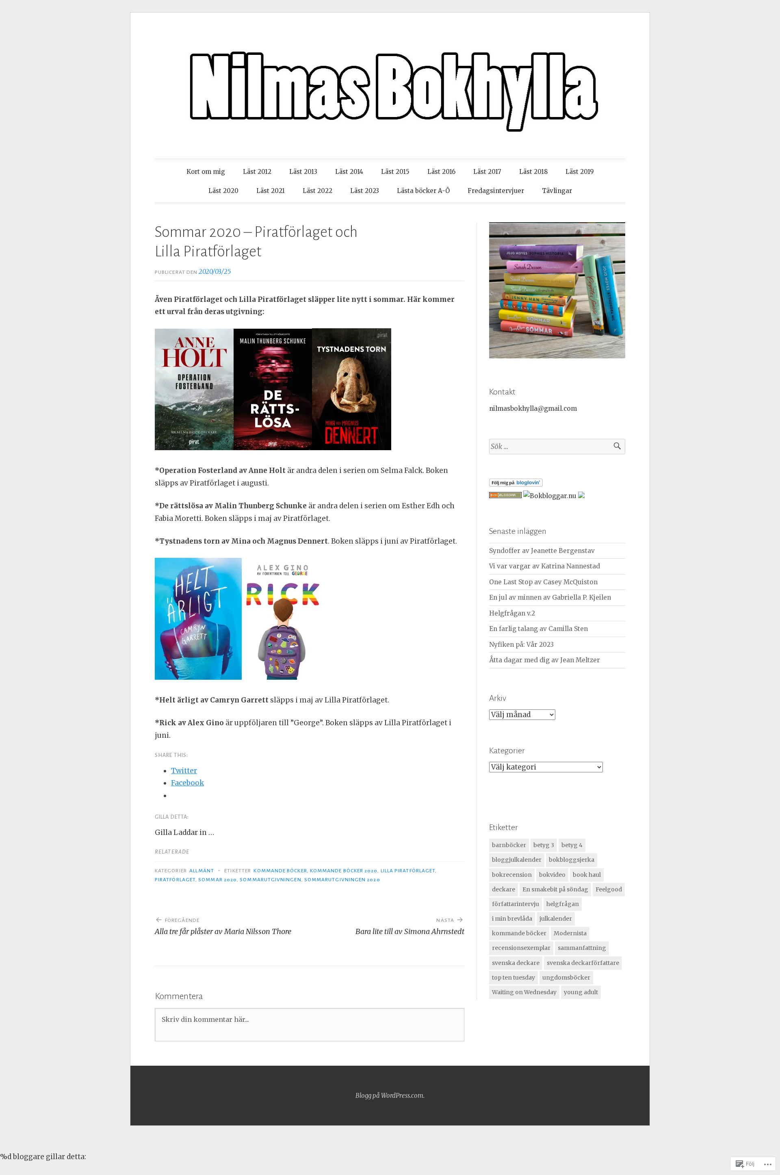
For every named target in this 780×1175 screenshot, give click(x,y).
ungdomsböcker (566, 977)
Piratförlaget (175, 879)
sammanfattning (582, 948)
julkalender (556, 918)
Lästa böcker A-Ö (423, 191)
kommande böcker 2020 (344, 871)
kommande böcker (280, 871)
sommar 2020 (217, 879)
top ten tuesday (513, 977)
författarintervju (515, 904)
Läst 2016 (441, 172)
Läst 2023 (364, 191)
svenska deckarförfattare (583, 963)
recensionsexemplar (521, 948)
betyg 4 (572, 845)
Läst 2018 (533, 172)
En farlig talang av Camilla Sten (538, 629)
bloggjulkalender (517, 859)
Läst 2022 (317, 191)
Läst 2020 (223, 191)
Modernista (570, 933)
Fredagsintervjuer (496, 191)
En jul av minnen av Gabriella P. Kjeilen (550, 597)
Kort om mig (205, 172)
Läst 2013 (303, 172)
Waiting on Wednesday (524, 992)
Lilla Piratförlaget (408, 871)
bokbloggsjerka (571, 859)
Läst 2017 (487, 172)
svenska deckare (516, 963)
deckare (503, 889)
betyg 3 (543, 845)
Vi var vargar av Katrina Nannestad (544, 566)
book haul (587, 874)
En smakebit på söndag (555, 889)
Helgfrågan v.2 (512, 613)
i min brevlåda (512, 918)
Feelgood (609, 889)
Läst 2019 (580, 172)
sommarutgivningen (270, 879)
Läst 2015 (395, 172)
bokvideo (552, 874)
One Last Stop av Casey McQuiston (543, 582)
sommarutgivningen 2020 (342, 879)
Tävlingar (557, 191)
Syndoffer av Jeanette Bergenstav (542, 551)
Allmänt (201, 871)
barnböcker (509, 845)
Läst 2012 (257, 172)
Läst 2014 (349, 172)
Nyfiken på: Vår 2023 (521, 644)
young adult (581, 992)
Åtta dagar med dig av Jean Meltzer (544, 660)
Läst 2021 (270, 191)
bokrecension (512, 874)
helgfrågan (562, 904)
